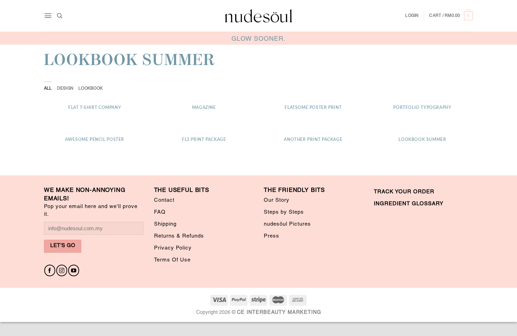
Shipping (165, 224)
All (48, 88)
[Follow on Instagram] (61, 270)
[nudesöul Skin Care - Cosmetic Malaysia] (259, 15)
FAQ (160, 212)
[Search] (59, 15)
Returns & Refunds (179, 236)
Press (271, 236)
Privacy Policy (173, 248)
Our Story (276, 200)
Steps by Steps (284, 212)
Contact (164, 200)
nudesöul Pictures (287, 224)
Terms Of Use (172, 260)
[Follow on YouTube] (73, 270)
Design (65, 88)
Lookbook (90, 88)
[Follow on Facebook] (49, 270)
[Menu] (48, 15)
